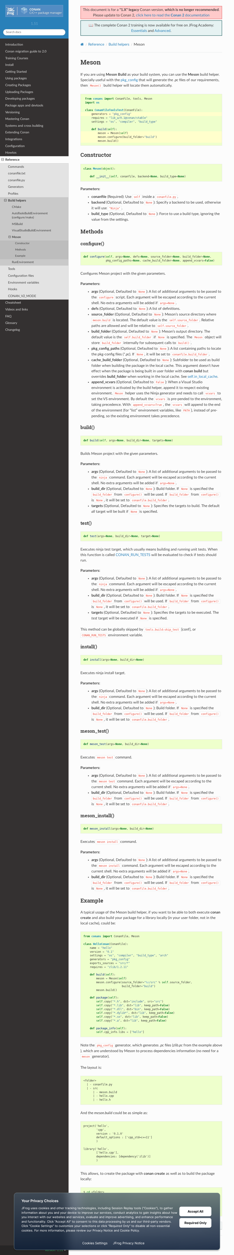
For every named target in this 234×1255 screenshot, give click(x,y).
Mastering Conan (17, 119)
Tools (11, 269)
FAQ (8, 316)
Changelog (12, 329)
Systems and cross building (24, 125)
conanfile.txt (16, 173)
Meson (16, 237)
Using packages (16, 78)
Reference (12, 159)
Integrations (13, 139)
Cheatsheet (13, 302)
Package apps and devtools (24, 105)
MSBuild (17, 224)
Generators (16, 187)
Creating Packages (18, 85)
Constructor (22, 243)
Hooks (12, 289)
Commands (16, 166)
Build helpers (17, 200)
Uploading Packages (19, 92)
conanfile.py (16, 180)
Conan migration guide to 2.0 (25, 51)
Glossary (11, 323)
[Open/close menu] (2, 160)
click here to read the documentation (173, 15)
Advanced (162, 31)
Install (9, 65)
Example (20, 256)
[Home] (82, 44)
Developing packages (20, 98)
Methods (20, 249)
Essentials (139, 31)
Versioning (12, 112)
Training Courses (16, 58)
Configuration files (21, 275)
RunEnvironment (23, 262)
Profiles (13, 193)
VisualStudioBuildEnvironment (31, 230)
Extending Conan (17, 132)
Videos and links (16, 309)
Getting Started (16, 71)
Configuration (15, 146)
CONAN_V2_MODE (22, 296)
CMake (16, 207)
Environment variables (23, 282)
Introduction (14, 44)
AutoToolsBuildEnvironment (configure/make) (30, 215)
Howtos (10, 152)
